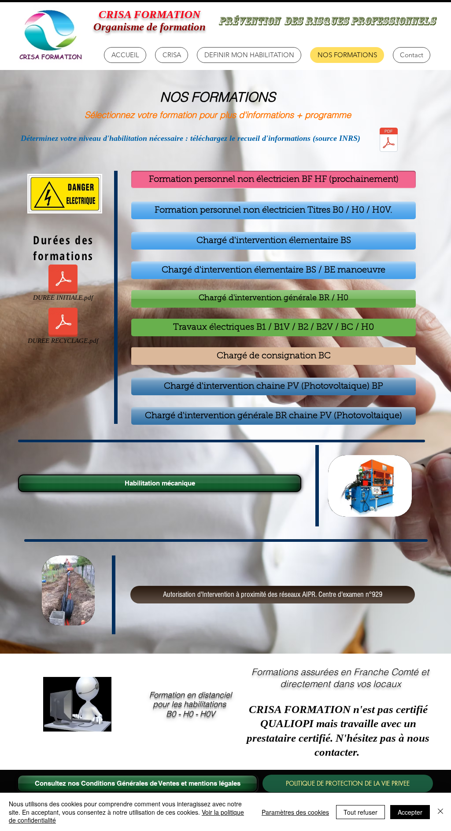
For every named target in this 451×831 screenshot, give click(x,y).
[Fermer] (440, 812)
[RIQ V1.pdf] (388, 140)
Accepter (410, 812)
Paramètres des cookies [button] (295, 812)
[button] (171, 55)
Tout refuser (360, 812)
